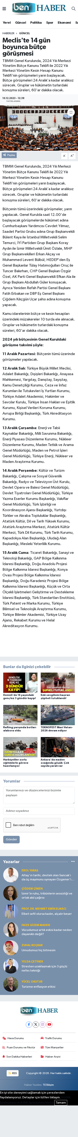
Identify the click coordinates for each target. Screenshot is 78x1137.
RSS (14, 1073)
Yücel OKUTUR (32, 981)
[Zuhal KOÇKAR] (10, 947)
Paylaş (11, 155)
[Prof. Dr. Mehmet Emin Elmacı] (10, 911)
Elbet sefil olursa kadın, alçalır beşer (47, 913)
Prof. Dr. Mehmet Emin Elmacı (44, 908)
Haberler (8, 33)
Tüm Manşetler (54, 1047)
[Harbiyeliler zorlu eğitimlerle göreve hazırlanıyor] (20, 747)
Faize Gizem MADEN (36, 925)
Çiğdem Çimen (32, 888)
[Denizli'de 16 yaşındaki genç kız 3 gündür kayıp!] (20, 682)
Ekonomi (64, 22)
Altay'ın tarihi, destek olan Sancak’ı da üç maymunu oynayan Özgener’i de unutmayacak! (46, 877)
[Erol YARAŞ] (10, 874)
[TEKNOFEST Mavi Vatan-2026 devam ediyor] (58, 715)
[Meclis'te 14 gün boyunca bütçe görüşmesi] (39, 128)
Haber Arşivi (52, 1056)
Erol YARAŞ (30, 870)
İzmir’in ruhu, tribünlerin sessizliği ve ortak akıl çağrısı (47, 895)
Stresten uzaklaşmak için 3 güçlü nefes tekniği (44, 968)
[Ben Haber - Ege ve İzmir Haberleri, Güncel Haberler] (39, 9)
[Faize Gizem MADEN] (10, 929)
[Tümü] (73, 861)
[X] (36, 1024)
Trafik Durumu (53, 1038)
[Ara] (74, 9)
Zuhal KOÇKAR (32, 945)
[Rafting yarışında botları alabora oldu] (20, 715)
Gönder (11, 839)
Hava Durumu (16, 1038)
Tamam (61, 1102)
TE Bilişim (48, 1084)
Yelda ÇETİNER (32, 961)
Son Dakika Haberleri (19, 1056)
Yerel (7, 22)
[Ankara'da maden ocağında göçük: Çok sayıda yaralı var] (58, 747)
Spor (49, 22)
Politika (36, 22)
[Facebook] (29, 1024)
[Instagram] (42, 1024)
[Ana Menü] (4, 9)
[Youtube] (49, 1024)
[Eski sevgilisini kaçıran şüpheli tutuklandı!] (58, 682)
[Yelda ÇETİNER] (10, 966)
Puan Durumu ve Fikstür (21, 1047)
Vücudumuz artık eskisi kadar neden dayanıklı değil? (47, 932)
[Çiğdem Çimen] (10, 893)
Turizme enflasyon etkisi (38, 986)
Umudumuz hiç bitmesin (38, 950)
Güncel (20, 22)
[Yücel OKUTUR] (10, 984)
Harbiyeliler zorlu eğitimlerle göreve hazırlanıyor (15, 762)
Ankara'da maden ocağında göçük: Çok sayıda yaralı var (55, 762)
